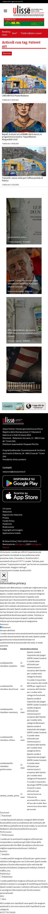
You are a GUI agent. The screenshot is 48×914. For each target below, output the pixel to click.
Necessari (6, 627)
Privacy (6, 517)
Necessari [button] (4, 624)
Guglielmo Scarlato (14, 390)
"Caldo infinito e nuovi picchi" (29, 33)
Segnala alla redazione (12, 514)
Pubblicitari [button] (5, 873)
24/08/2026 (25, 390)
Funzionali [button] (4, 812)
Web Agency (20, 544)
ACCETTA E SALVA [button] (7, 912)
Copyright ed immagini (13, 530)
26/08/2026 (26, 242)
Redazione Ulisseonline (16, 291)
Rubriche (7, 53)
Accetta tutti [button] (25, 570)
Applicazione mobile (12, 533)
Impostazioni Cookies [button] (9, 570)
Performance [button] (6, 832)
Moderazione (8, 527)
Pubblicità (7, 524)
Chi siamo (7, 508)
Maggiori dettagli (18, 567)
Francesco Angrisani (15, 242)
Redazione (7, 511)
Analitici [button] (3, 851)
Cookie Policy (8, 521)
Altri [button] (2, 896)
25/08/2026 (26, 341)
